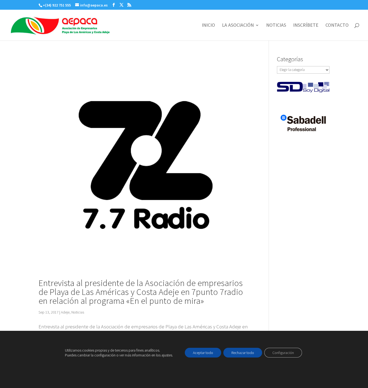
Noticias (77, 312)
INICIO (208, 25)
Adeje (65, 312)
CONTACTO (337, 25)
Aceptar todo (203, 352)
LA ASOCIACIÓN (238, 25)
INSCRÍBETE (305, 25)
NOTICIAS (276, 25)
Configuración (283, 352)
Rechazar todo (242, 352)
